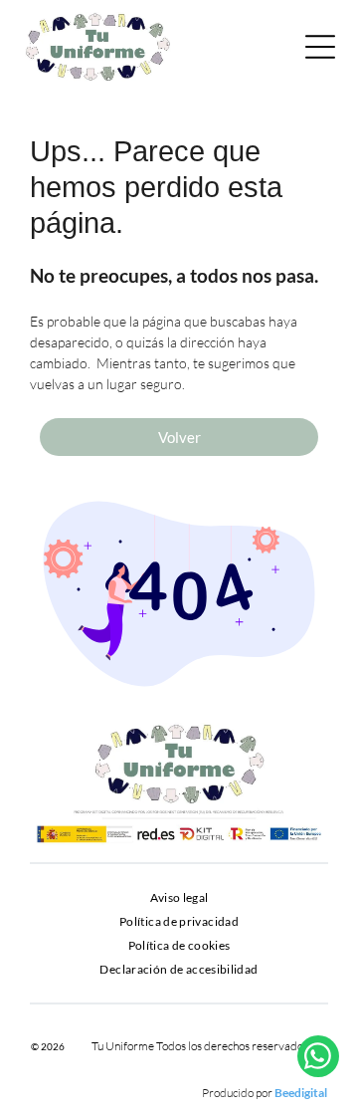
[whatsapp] (318, 1058)
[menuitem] (179, 898)
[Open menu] (320, 47)
